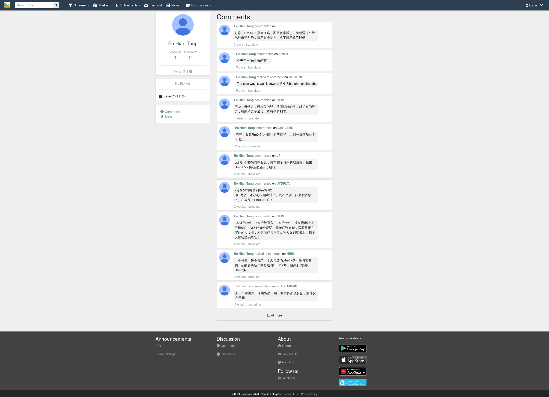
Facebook (288, 378)
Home (286, 345)
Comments (172, 111)
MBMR (292, 286)
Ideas (168, 116)
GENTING (296, 77)
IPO (158, 345)
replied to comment (270, 77)
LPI (278, 26)
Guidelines (227, 354)
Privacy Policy (309, 394)
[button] (78, 5)
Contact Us (289, 354)
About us (287, 362)
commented (263, 26)
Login (532, 5)
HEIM (280, 99)
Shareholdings (165, 354)
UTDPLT (282, 183)
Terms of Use (291, 394)
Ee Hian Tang (244, 26)
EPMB (283, 53)
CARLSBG (286, 127)
